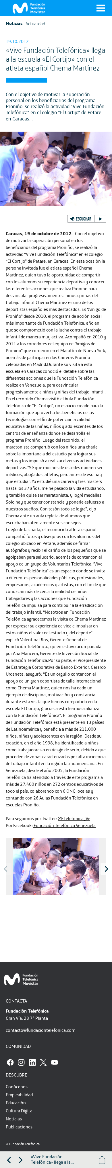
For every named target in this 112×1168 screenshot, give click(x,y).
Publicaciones (19, 1127)
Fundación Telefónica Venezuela (64, 825)
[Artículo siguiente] (21, 1160)
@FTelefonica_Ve (74, 818)
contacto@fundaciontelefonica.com (40, 1030)
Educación (16, 1102)
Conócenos (17, 1086)
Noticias (14, 1119)
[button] (86, 219)
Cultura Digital (20, 1111)
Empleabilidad (19, 1094)
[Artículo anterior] (9, 1160)
